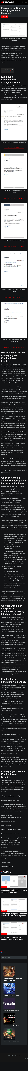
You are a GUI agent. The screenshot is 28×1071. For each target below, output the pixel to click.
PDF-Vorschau (20, 148)
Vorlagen (5, 16)
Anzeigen (10, 70)
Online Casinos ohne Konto (11, 1026)
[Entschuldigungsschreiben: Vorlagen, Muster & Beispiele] (14, 928)
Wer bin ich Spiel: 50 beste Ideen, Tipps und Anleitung (13, 979)
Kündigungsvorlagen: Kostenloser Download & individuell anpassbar (14, 915)
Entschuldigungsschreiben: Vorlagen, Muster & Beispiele (12, 938)
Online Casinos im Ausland (11, 1041)
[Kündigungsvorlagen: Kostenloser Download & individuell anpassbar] (14, 905)
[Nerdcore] (7, 2)
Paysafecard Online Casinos (12, 1010)
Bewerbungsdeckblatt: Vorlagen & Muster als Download (14, 891)
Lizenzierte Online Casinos (11, 995)
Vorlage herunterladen (10, 148)
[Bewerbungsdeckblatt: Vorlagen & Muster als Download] (14, 881)
